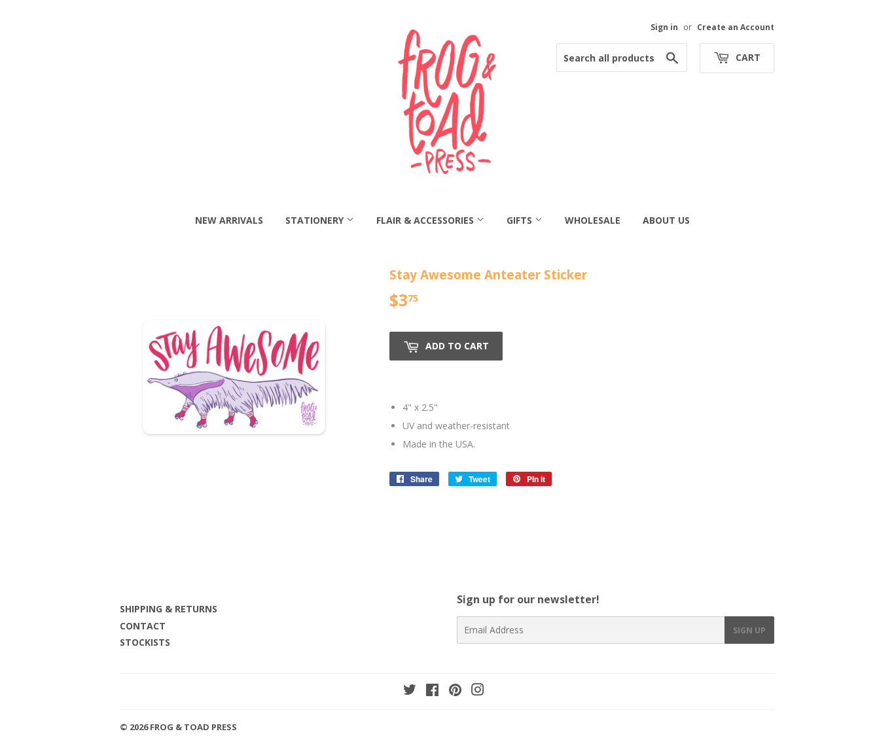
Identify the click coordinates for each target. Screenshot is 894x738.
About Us (666, 220)
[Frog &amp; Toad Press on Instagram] (477, 691)
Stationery (315, 220)
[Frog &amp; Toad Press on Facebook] (432, 691)
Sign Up (749, 630)
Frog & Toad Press (193, 727)
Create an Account (735, 27)
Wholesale (592, 220)
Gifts (521, 220)
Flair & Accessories (426, 220)
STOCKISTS (145, 642)
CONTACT (143, 626)
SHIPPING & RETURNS (168, 609)
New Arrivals (229, 220)
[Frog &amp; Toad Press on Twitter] (409, 691)
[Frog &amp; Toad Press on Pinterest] (455, 691)
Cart (746, 57)
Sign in (664, 27)
